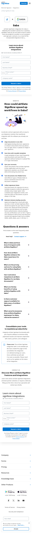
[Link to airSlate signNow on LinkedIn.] (18, 500)
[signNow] (5, 3)
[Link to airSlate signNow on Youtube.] (23, 500)
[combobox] (5, 73)
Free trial (23, 3)
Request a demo (16, 83)
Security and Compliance (16, 512)
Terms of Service (12, 91)
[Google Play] (9, 492)
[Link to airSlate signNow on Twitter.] (13, 500)
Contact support (19, 236)
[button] (30, 3)
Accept (16, 529)
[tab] (16, 245)
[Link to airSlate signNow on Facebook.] (8, 500)
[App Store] (22, 492)
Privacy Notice (22, 91)
